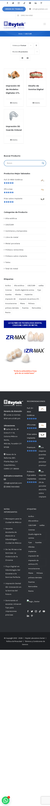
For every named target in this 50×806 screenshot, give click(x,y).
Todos (7, 262)
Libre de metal (11, 237)
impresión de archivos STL (29, 299)
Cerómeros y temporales (16, 231)
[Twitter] (32, 611)
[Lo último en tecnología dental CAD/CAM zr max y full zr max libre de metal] (25, 321)
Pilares (22, 303)
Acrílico (8, 286)
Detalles (15, 103)
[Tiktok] (40, 611)
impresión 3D (10, 299)
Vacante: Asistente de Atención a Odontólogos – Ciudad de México (13, 535)
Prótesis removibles (14, 250)
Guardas (8, 294)
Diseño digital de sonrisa (24, 290)
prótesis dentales (12, 308)
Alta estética (11, 218)
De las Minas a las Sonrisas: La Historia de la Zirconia (13, 554)
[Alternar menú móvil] (44, 24)
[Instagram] (36, 611)
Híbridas (18, 294)
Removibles (36, 308)
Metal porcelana (12, 243)
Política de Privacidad (14, 641)
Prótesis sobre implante (16, 256)
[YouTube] (44, 611)
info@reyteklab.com (13, 483)
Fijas (39, 290)
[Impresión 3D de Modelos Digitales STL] (14, 75)
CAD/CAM (9, 224)
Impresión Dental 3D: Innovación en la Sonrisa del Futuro (13, 588)
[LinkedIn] (28, 616)
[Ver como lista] (27, 58)
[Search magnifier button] (43, 163)
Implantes (29, 294)
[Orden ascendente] (36, 45)
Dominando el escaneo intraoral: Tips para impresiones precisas (13, 607)
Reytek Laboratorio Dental (35, 638)
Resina (7, 312)
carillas (41, 286)
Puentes (25, 308)
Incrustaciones (11, 303)
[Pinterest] (32, 616)
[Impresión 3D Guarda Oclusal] (14, 115)
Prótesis (31, 303)
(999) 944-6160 (12, 487)
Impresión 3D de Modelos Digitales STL (13, 89)
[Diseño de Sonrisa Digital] (36, 75)
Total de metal (11, 268)
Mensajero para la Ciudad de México (13, 520)
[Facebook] (28, 611)
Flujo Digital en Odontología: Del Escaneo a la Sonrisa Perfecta (12, 571)
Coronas (8, 290)
